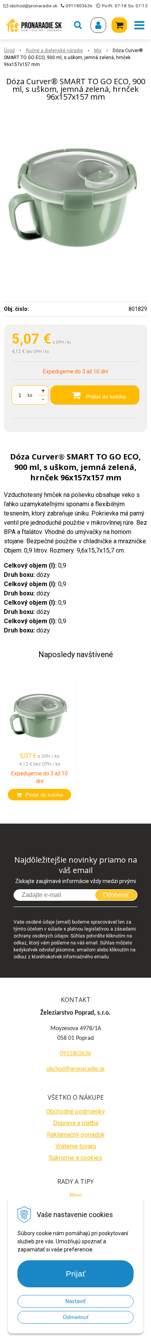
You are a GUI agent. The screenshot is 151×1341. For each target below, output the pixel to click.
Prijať (76, 1273)
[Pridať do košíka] (39, 794)
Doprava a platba (75, 1123)
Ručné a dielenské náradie (54, 50)
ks (30, 395)
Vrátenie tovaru (75, 1146)
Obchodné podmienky (75, 1111)
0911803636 (79, 5)
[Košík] (119, 25)
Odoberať (116, 895)
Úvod (9, 50)
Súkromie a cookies (75, 1157)
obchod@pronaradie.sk (33, 5)
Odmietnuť (76, 1317)
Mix (97, 50)
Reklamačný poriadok (76, 1134)
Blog (75, 1195)
